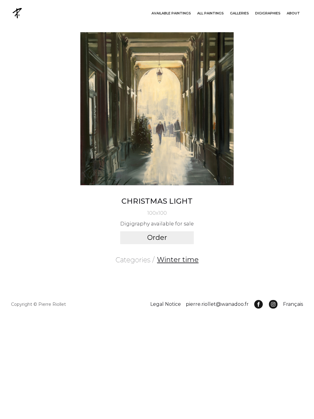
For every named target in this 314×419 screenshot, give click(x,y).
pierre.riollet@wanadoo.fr (217, 304)
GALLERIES (239, 13)
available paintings (171, 13)
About (293, 13)
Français (293, 304)
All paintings (210, 13)
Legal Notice (165, 304)
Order (157, 237)
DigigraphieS (268, 13)
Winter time (178, 260)
